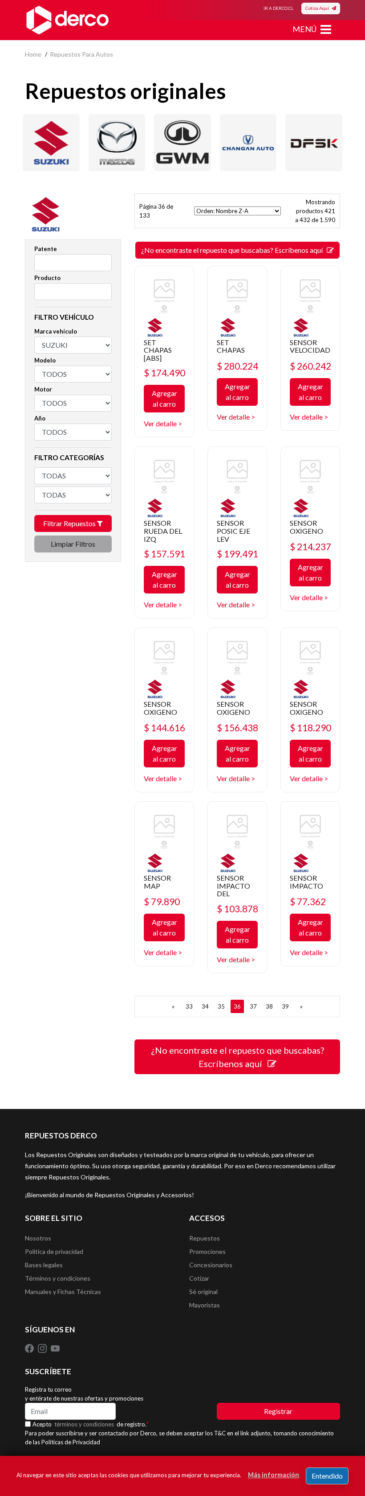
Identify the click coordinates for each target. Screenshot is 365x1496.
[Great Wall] (182, 142)
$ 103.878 (237, 908)
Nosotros (38, 1238)
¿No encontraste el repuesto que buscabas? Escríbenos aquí (234, 250)
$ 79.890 (162, 901)
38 (269, 1006)
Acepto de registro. (90, 1424)
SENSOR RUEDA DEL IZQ (163, 531)
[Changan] (248, 142)
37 (253, 1006)
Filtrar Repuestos (70, 523)
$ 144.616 (164, 727)
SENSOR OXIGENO (306, 527)
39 (285, 1006)
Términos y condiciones (57, 1278)
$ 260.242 (310, 365)
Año (39, 418)
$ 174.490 (164, 372)
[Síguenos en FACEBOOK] (30, 1347)
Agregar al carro (164, 398)
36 (237, 1006)
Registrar (278, 1411)
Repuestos (204, 1238)
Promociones (207, 1251)
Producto (47, 277)
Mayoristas (204, 1305)
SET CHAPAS (231, 346)
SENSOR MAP (157, 882)
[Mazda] (117, 142)
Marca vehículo (55, 331)
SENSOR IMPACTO (306, 882)
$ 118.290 (310, 727)
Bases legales (44, 1265)
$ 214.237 (310, 546)
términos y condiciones (84, 1424)
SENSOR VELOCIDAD (310, 346)
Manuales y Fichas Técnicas (63, 1291)
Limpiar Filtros (73, 544)
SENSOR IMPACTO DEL (233, 886)
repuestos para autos (81, 54)
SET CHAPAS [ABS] (158, 350)
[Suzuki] (51, 142)
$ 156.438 (237, 727)
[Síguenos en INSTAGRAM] (43, 1347)
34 (205, 1006)
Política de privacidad (54, 1251)
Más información (273, 1475)
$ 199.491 (237, 553)
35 (221, 1006)
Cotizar (199, 1278)
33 (189, 1006)
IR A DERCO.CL (278, 8)
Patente (45, 248)
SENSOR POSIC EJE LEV (233, 531)
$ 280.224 (237, 365)
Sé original (203, 1291)
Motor (43, 389)
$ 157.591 (164, 553)
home (33, 54)
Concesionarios (210, 1265)
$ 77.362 (308, 901)
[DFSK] (313, 142)
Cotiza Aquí (318, 8)
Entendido (327, 1475)
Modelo (45, 360)
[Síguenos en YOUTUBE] (55, 1347)
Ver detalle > (163, 423)
